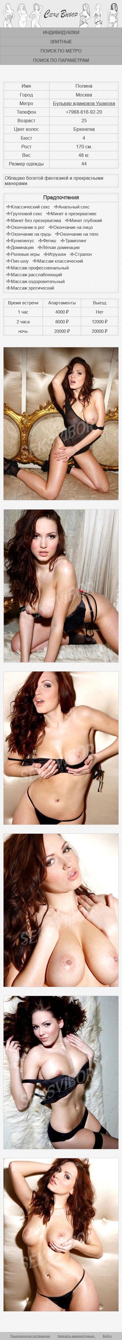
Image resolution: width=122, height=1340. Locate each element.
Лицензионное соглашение (30, 1336)
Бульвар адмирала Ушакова (84, 103)
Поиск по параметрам (61, 60)
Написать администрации (76, 1336)
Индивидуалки (61, 32)
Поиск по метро (61, 50)
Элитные (61, 41)
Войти (107, 1336)
